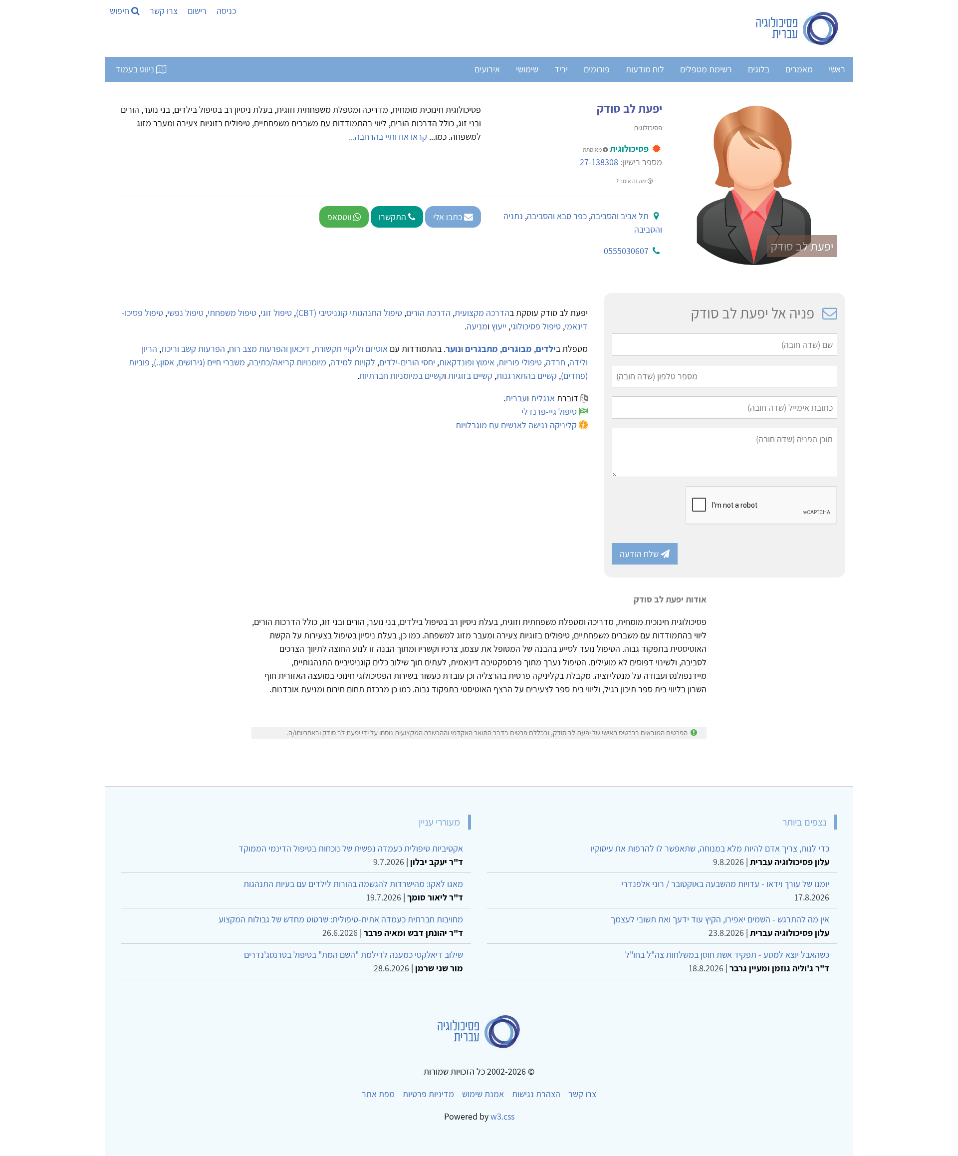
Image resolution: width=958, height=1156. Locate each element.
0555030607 (626, 251)
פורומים (597, 69)
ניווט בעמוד (136, 69)
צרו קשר (164, 10)
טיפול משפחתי (232, 312)
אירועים (487, 69)
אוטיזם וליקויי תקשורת (351, 348)
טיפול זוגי (276, 312)
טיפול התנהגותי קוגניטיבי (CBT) (349, 312)
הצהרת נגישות (536, 1094)
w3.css (502, 1116)
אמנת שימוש (483, 1094)
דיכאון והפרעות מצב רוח (269, 348)
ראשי (837, 69)
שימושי (527, 69)
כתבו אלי (448, 217)
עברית (516, 398)
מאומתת (593, 149)
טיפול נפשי (185, 312)
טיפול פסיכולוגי (535, 326)
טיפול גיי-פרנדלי (549, 411)
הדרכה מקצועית (482, 312)
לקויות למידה (352, 362)
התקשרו (393, 217)
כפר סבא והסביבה (557, 216)
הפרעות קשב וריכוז (193, 348)
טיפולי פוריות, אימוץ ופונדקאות (490, 362)
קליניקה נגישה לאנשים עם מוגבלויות (516, 425)
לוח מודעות (645, 69)
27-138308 (599, 162)
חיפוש (120, 10)
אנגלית (543, 398)
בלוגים (758, 69)
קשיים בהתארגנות (526, 375)
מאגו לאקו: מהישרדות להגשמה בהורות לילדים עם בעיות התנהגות (353, 883)
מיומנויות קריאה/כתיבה (287, 362)
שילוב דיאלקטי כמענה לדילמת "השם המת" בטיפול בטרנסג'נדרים (353, 954)
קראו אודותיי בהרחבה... (388, 136)
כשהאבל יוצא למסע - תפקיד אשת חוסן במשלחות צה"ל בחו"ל (727, 954)
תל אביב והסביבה (620, 216)
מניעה (477, 326)
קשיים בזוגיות (470, 375)
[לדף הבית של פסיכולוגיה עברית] (797, 28)
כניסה (226, 10)
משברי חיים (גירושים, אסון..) (199, 362)
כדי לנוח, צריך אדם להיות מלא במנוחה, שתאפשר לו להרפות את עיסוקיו (709, 848)
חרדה (555, 362)
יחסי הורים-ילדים (407, 362)
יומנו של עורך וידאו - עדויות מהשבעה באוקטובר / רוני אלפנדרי (725, 883)
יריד (561, 69)
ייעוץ (498, 326)
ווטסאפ (340, 217)
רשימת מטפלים (706, 69)
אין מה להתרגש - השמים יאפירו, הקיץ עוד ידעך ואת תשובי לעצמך (720, 919)
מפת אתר (378, 1094)
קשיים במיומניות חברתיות (401, 375)
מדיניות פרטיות (428, 1094)
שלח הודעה (640, 554)
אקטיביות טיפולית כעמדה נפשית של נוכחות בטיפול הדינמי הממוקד (351, 848)
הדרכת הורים (428, 312)
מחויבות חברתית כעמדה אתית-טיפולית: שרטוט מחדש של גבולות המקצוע (341, 919)
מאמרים (799, 69)
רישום (197, 10)
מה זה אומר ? (631, 181)
